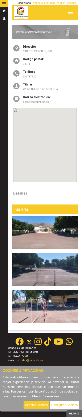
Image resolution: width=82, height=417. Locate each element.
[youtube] (58, 343)
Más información (45, 396)
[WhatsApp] (69, 343)
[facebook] (19, 343)
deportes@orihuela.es (29, 360)
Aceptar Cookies (36, 405)
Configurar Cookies (64, 405)
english (61, 2)
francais (38, 2)
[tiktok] (47, 343)
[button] (4, 3)
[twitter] (30, 343)
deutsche (49, 2)
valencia (72, 2)
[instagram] (38, 343)
